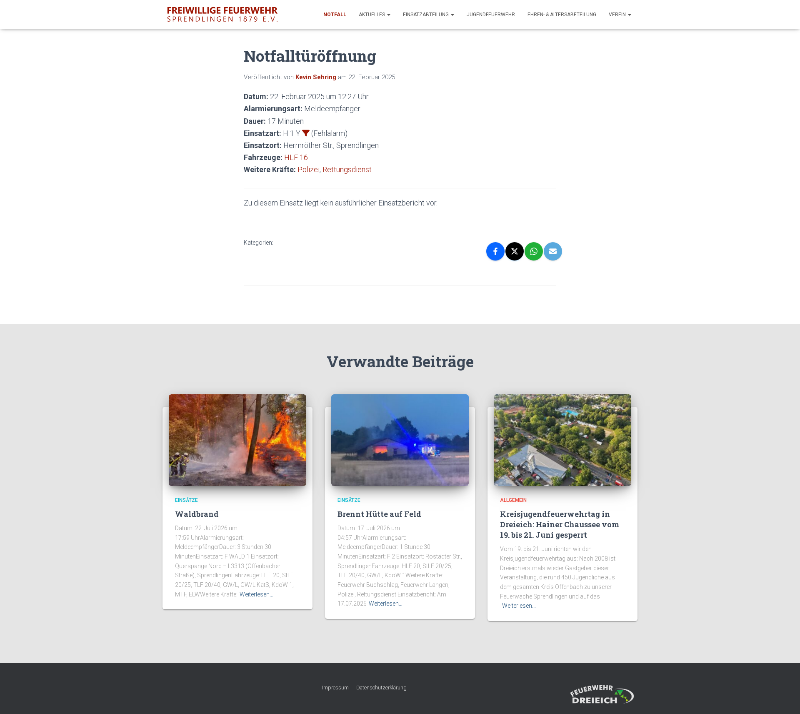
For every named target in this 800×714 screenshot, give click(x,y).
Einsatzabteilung (426, 15)
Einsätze (186, 500)
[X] (514, 251)
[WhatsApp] (534, 251)
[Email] (553, 251)
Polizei (309, 169)
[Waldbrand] (237, 439)
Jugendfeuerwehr (491, 15)
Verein (618, 15)
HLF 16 (296, 157)
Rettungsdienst (347, 169)
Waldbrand (197, 514)
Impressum (335, 687)
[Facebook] (495, 251)
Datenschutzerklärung (381, 687)
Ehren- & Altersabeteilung (562, 15)
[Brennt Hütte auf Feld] (400, 439)
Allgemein (513, 500)
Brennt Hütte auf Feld (379, 514)
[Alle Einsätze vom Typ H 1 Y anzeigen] (306, 133)
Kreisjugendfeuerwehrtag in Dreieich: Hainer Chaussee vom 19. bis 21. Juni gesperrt (559, 524)
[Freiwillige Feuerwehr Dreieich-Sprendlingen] (222, 14)
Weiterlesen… (256, 594)
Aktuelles (372, 15)
